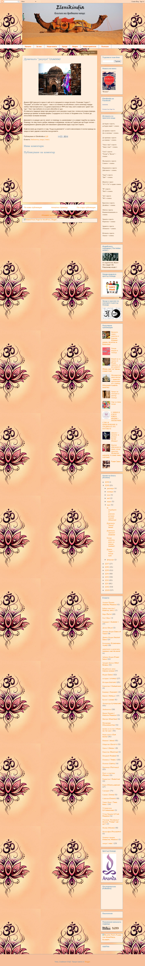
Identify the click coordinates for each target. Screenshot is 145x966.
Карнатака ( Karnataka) (111, 686)
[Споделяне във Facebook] (65, 136)
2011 (107, 583)
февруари (110, 559)
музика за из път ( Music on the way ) (111, 730)
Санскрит (105, 791)
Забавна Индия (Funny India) (110, 658)
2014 (107, 574)
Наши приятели (89, 46)
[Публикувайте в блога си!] (61, 136)
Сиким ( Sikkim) (108, 794)
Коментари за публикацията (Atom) (65, 215)
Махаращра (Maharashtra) (108, 724)
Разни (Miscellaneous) (111, 785)
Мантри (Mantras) (109, 719)
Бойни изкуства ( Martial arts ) (108, 609)
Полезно (105, 46)
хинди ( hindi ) (44, 139)
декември (110, 488)
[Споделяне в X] (63, 136)
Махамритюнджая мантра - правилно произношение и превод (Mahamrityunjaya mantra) (111, 381)
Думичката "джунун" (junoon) (42, 59)
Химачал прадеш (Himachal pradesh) (110, 838)
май (108, 498)
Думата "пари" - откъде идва (110, 552)
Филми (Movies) (108, 828)
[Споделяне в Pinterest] (67, 136)
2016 (107, 567)
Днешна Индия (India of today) (111, 632)
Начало (28, 46)
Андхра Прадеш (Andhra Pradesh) (109, 603)
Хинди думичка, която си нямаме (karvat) (111, 542)
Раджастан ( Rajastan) (111, 779)
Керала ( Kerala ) (109, 696)
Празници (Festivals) (110, 767)
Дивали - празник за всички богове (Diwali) (115, 437)
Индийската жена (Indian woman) (108, 670)
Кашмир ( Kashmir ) (110, 692)
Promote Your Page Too (108, 109)
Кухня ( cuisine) (108, 699)
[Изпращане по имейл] (59, 136)
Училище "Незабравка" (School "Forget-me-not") (110, 822)
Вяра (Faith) (107, 614)
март (109, 505)
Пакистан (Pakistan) (110, 752)
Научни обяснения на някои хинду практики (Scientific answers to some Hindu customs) (111, 451)
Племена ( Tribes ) (109, 760)
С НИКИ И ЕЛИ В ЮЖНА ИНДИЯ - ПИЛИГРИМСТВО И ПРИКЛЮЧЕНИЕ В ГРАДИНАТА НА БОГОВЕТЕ (111, 420)
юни (109, 495)
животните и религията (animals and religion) (111, 650)
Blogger (87, 962)
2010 (107, 587)
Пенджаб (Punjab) (109, 756)
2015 (107, 570)
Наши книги (52, 46)
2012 (107, 580)
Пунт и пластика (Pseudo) (108, 774)
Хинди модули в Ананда (114, 350)
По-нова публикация (33, 207)
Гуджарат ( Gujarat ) (110, 622)
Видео (75, 46)
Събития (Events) (109, 798)
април (109, 501)
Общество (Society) (109, 744)
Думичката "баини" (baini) (111, 525)
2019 (107, 482)
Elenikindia (105, 104)
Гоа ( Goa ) (106, 618)
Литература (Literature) (111, 703)
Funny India (115, 461)
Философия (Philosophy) (111, 831)
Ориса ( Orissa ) (108, 748)
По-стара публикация (86, 207)
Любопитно (35, 139)
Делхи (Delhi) (107, 628)
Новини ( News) (108, 740)
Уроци (64, 46)
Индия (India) (107, 674)
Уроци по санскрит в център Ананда (115, 394)
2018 (107, 485)
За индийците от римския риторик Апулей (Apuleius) (111, 514)
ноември (110, 491)
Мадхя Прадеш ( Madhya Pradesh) (109, 714)
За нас (39, 46)
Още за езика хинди (116, 403)
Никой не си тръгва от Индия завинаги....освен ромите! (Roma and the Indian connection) (111, 365)
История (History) (109, 682)
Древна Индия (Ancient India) (111, 638)
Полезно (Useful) (109, 763)
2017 (107, 564)
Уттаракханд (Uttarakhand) (108, 809)
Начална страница (59, 207)
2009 (107, 590)
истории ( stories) (109, 678)
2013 (107, 577)
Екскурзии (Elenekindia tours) (111, 644)
